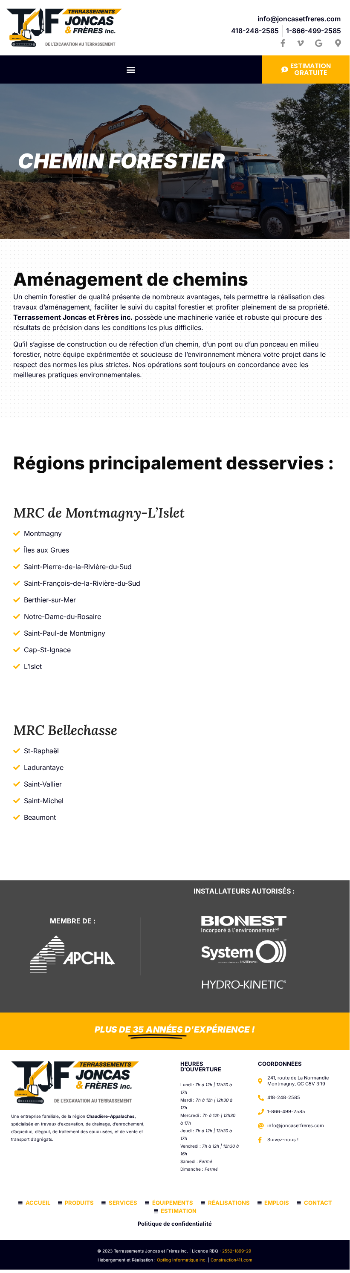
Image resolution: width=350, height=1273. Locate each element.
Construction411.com (231, 1259)
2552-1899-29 (237, 1250)
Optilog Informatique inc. (182, 1259)
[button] (131, 70)
